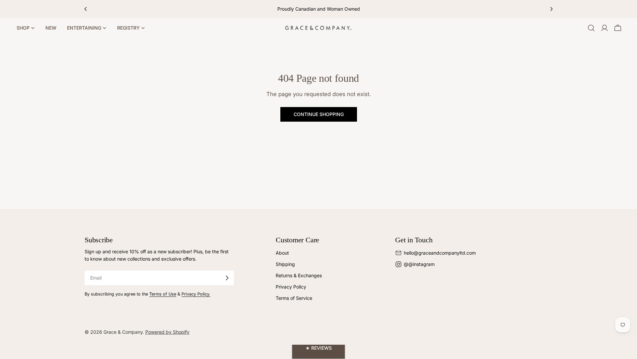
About (282, 253)
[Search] (591, 28)
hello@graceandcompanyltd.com (440, 253)
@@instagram (419, 264)
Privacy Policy (291, 287)
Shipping (285, 264)
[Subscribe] (227, 278)
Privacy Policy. (195, 294)
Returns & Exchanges (299, 275)
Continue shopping (319, 114)
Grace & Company (123, 332)
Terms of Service (294, 298)
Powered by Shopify (167, 332)
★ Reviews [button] (319, 348)
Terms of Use (162, 294)
